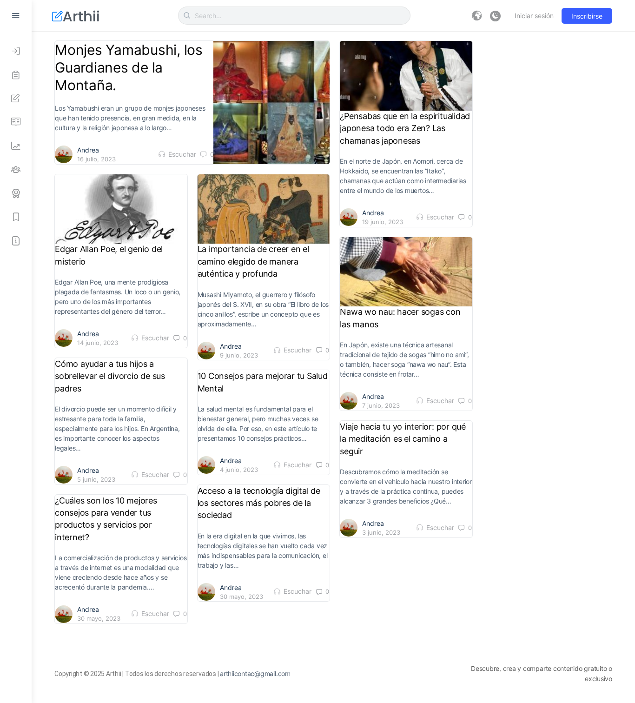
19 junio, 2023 (382, 221)
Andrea (88, 150)
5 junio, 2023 (96, 479)
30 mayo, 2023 (241, 596)
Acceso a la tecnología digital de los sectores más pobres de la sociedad (259, 503)
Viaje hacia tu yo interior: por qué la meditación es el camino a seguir (403, 439)
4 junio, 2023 (239, 469)
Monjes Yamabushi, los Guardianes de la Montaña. (129, 67)
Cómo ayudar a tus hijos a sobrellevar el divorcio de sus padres (110, 376)
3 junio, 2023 (381, 532)
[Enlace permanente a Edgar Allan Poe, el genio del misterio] (121, 209)
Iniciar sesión (534, 16)
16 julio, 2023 (96, 159)
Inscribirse (586, 16)
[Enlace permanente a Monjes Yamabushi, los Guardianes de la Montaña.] (271, 102)
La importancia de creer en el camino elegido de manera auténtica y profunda (253, 261)
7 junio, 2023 (381, 405)
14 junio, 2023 (97, 342)
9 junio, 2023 (239, 355)
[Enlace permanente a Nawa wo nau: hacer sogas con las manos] (406, 272)
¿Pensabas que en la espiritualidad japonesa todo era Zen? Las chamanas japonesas (405, 128)
